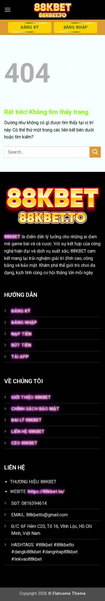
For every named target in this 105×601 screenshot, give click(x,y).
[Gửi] (95, 152)
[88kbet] (53, 10)
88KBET (12, 236)
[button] (7, 10)
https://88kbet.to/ (46, 491)
